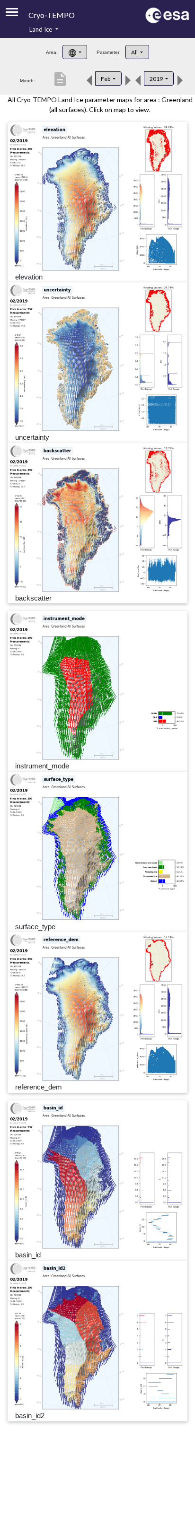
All (135, 52)
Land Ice (41, 29)
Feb (106, 78)
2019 (157, 78)
